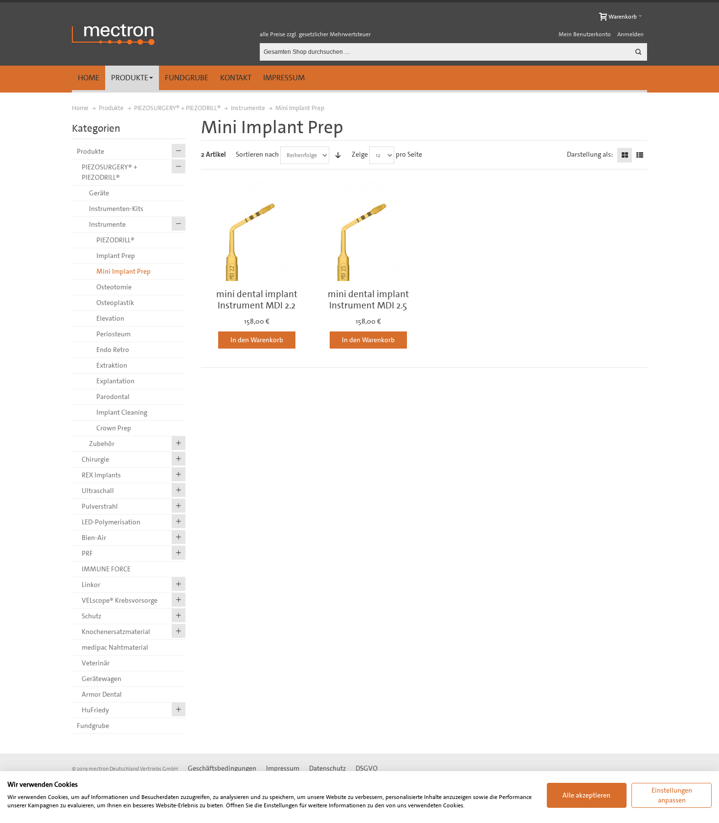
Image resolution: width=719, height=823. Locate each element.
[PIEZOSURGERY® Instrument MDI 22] (256, 229)
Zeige (360, 154)
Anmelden (630, 34)
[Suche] (638, 52)
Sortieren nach (257, 154)
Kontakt (235, 77)
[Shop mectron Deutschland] (113, 34)
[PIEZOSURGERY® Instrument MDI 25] (368, 229)
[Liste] (639, 155)
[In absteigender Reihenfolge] (338, 155)
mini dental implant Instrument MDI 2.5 (368, 299)
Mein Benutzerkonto (585, 34)
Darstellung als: (590, 154)
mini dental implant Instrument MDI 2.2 (256, 299)
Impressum (284, 77)
